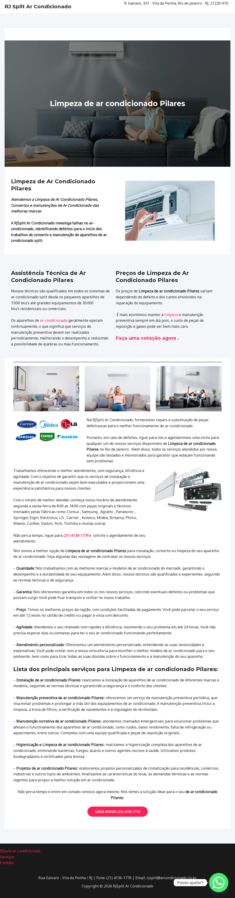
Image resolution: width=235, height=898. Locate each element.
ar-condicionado (53, 320)
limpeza (171, 314)
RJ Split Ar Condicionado (38, 6)
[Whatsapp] (218, 882)
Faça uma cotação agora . (147, 338)
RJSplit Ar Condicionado (20, 850)
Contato (7, 862)
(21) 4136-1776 (75, 535)
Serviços (7, 856)
